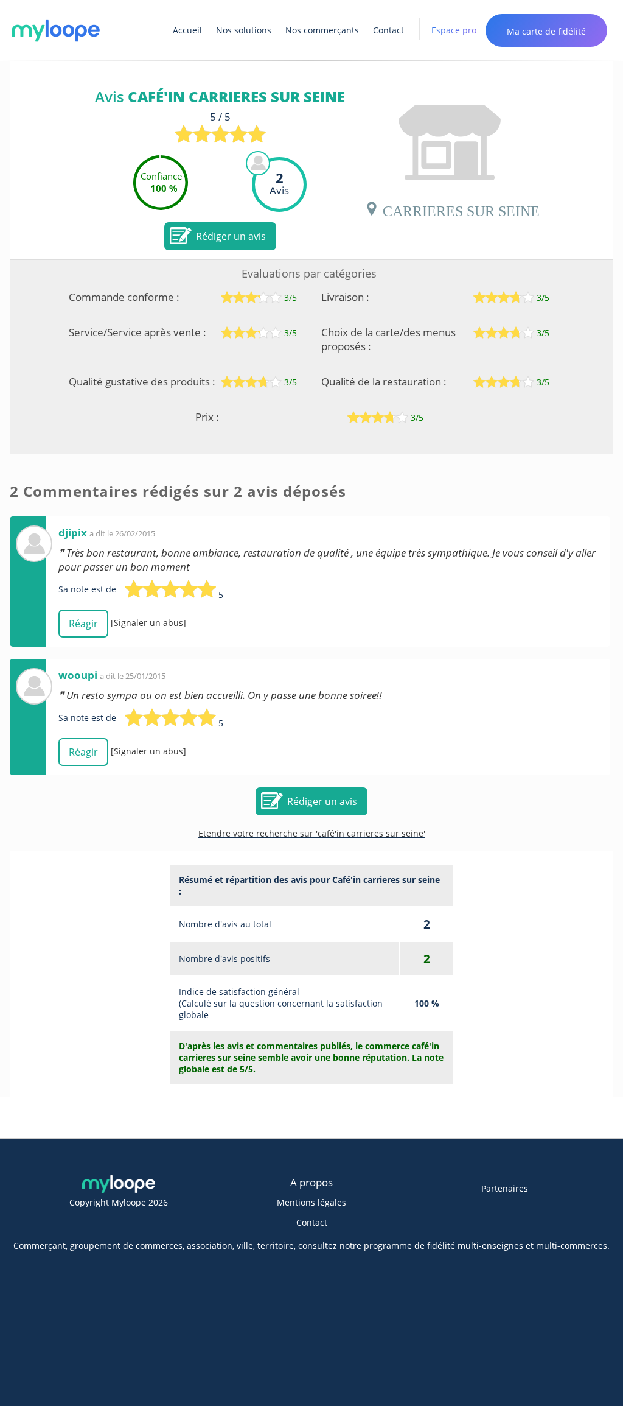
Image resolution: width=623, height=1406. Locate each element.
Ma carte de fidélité (546, 31)
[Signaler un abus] (148, 622)
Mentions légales (311, 1202)
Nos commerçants (322, 30)
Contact (388, 30)
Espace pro (453, 30)
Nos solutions (243, 30)
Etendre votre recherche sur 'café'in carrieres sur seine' (311, 833)
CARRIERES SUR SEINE (459, 209)
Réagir (83, 623)
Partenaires (504, 1188)
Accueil (187, 30)
